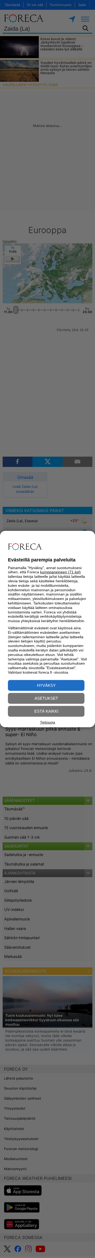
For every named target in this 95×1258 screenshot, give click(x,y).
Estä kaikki (46, 711)
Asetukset (46, 698)
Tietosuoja (47, 722)
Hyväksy (46, 685)
